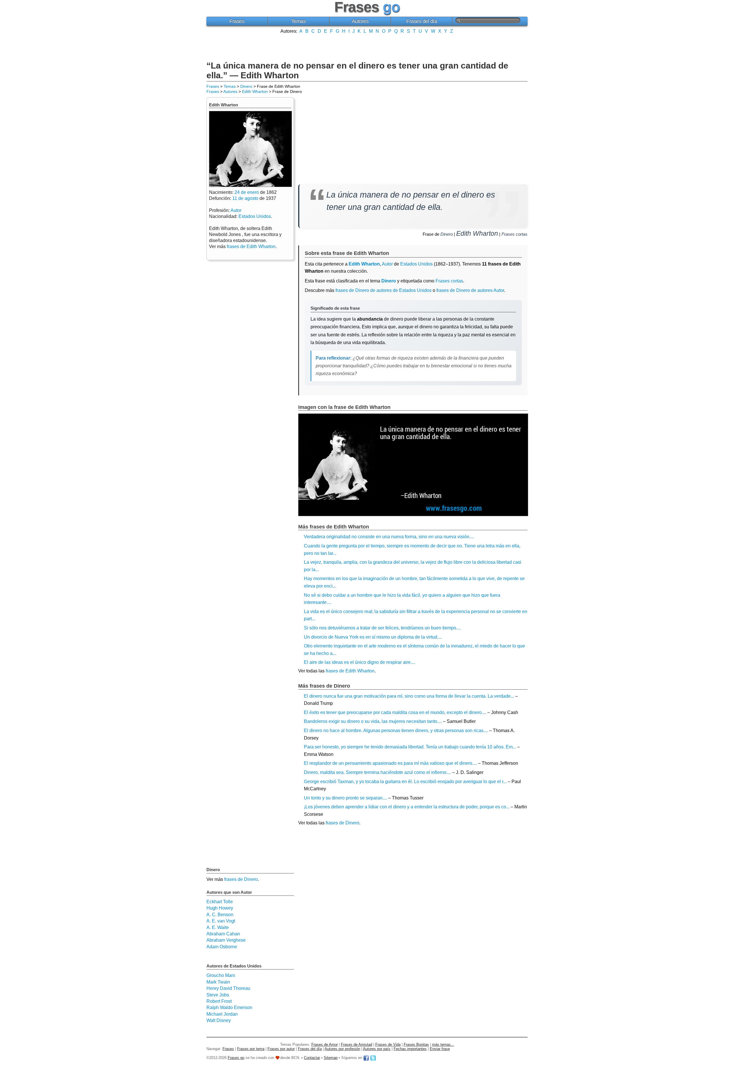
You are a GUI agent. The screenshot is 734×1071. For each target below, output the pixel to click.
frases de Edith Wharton (350, 670)
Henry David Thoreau (228, 988)
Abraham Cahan (223, 933)
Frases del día (421, 21)
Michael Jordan (222, 1014)
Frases (236, 21)
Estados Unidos (416, 264)
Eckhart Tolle (219, 901)
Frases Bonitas (416, 1044)
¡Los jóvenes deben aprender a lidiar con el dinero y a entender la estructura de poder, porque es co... (406, 806)
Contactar (312, 1058)
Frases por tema (250, 1049)
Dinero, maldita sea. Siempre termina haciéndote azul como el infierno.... (377, 772)
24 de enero (247, 192)
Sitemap (330, 1058)
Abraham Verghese (226, 940)
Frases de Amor (324, 1044)
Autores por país (377, 1049)
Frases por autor (281, 1049)
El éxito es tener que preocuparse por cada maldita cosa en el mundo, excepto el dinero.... (395, 712)
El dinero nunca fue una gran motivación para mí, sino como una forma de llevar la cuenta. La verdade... (409, 696)
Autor (387, 264)
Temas (298, 21)
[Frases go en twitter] (373, 1058)
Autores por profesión (342, 1049)
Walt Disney (218, 1020)
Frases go (236, 1058)
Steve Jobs (217, 994)
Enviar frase (440, 1049)
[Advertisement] (367, 47)
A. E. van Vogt (220, 920)
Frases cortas (514, 234)
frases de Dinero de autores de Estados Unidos (383, 290)
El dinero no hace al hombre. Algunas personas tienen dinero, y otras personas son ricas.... (396, 730)
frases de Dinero (342, 822)
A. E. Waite (217, 927)
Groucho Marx (220, 975)
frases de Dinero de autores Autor (470, 290)
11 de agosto (245, 198)
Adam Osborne (221, 946)
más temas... (443, 1044)
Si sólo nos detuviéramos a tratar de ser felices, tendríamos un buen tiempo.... (382, 627)
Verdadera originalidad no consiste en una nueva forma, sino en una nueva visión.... (389, 536)
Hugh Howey (219, 908)
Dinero (246, 86)
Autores (360, 21)
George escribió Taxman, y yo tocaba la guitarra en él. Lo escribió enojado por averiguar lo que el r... (405, 781)
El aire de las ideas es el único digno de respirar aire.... (359, 662)
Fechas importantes (410, 1049)
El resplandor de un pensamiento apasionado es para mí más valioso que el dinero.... (390, 763)
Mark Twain (218, 982)
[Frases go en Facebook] (366, 1058)
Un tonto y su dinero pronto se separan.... (345, 797)
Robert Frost (219, 1001)
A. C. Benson (219, 914)
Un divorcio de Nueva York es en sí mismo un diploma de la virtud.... (373, 637)
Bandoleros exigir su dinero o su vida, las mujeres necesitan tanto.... (373, 721)
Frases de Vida (388, 1044)
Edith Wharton (255, 91)
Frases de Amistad (356, 1044)
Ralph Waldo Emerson (229, 1007)
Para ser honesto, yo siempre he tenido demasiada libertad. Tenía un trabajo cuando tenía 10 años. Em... (410, 746)
